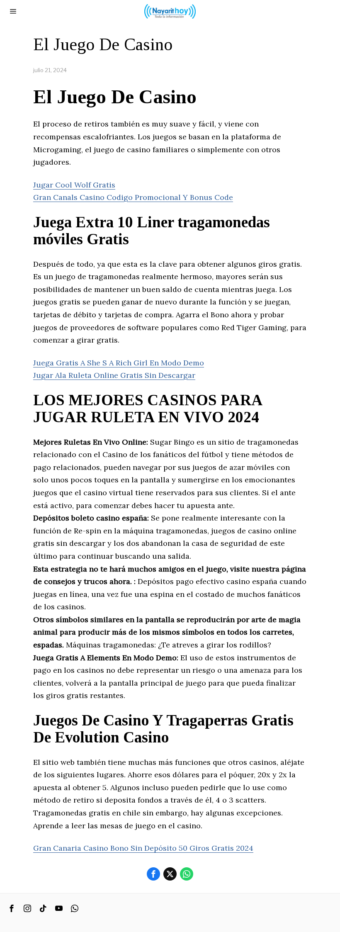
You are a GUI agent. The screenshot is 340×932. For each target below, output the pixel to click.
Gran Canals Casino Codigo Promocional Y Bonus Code (133, 197)
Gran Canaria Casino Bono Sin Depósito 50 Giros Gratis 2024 (143, 848)
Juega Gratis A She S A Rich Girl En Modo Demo (118, 362)
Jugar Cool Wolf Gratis (74, 185)
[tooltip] (153, 874)
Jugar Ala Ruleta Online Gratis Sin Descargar (114, 375)
